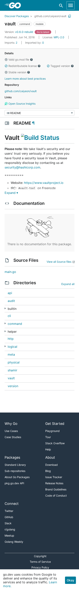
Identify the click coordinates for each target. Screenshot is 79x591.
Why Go (11, 424)
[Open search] (61, 5)
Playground (52, 431)
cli (9, 316)
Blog (48, 471)
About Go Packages (17, 477)
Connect (12, 504)
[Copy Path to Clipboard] (69, 16)
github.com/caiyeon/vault (50, 16)
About (50, 457)
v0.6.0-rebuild (19, 31)
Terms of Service (40, 561)
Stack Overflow (55, 443)
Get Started (54, 424)
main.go (10, 272)
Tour (48, 437)
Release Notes (54, 483)
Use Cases (11, 431)
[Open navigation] (70, 5)
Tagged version (60, 66)
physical (14, 362)
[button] (6, 59)
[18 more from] (5, 308)
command (15, 324)
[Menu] (39, 113)
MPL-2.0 (59, 37)
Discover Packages (17, 16)
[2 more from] (5, 323)
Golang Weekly (14, 541)
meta (11, 354)
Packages (12, 457)
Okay (70, 580)
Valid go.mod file (19, 59)
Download (51, 464)
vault (11, 378)
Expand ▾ (11, 193)
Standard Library (15, 464)
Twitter (9, 511)
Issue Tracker (53, 477)
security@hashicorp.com (22, 167)
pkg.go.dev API (14, 483)
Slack (8, 523)
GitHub (9, 517)
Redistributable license (23, 66)
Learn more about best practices (25, 78)
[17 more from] (5, 331)
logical (12, 346)
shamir (12, 370)
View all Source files (59, 261)
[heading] (16, 5)
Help (48, 449)
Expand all (67, 284)
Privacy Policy (40, 567)
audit (11, 301)
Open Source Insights (21, 103)
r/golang (10, 529)
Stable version (17, 72)
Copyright (40, 556)
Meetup (9, 535)
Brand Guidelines (55, 489)
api (10, 293)
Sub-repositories (15, 471)
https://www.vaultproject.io (43, 183)
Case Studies (13, 437)
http (11, 339)
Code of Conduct (56, 495)
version (13, 386)
